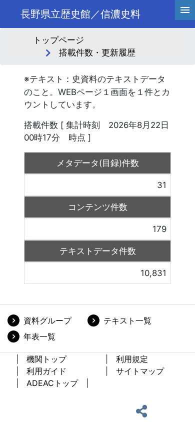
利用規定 (132, 359)
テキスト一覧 (128, 321)
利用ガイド (46, 371)
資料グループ (48, 321)
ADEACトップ (52, 383)
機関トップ (46, 359)
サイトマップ (140, 371)
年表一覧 (40, 337)
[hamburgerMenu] (185, 10)
